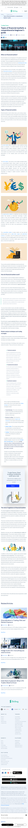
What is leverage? (18, 727)
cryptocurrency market (7, 214)
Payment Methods (4, 755)
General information (4, 762)
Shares (2, 742)
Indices (2, 743)
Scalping (7, 432)
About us (2, 716)
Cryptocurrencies (4, 746)
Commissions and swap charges (20, 721)
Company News (3, 722)
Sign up (12, 485)
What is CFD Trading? (18, 724)
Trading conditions (18, 729)
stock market (5, 145)
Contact (2, 719)
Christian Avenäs (5, 685)
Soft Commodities (4, 748)
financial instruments (8, 71)
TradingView (17, 742)
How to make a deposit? (5, 756)
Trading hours (17, 719)
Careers (2, 718)
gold (12, 233)
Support (16, 7)
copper (18, 233)
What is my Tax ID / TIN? (5, 761)
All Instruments (17, 718)
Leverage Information (19, 722)
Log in (25, 11)
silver (15, 233)
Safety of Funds (3, 721)
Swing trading (8, 426)
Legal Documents (4, 764)
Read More (3, 632)
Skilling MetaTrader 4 (18, 745)
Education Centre (18, 733)
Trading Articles (17, 732)
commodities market (7, 232)
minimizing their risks (22, 62)
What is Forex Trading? (19, 726)
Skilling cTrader (17, 743)
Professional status (18, 730)
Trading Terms (9, 14)
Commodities (3, 745)
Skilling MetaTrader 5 (18, 746)
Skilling (2, 14)
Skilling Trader (17, 740)
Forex (2, 740)
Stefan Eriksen (4, 655)
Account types (17, 716)
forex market (5, 161)
